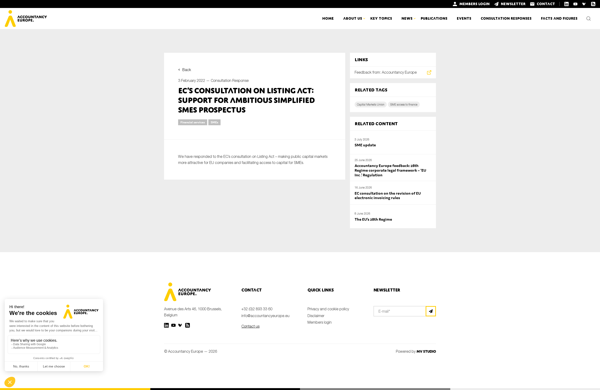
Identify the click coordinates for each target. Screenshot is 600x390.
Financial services (192, 122)
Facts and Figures (559, 18)
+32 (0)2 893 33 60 (256, 309)
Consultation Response (230, 80)
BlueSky (180, 325)
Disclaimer (316, 316)
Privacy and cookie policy (328, 309)
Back (186, 70)
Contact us (250, 326)
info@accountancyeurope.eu (265, 316)
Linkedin (166, 325)
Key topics (381, 18)
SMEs (214, 122)
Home (328, 18)
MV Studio (426, 351)
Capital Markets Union (370, 104)
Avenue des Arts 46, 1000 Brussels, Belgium (193, 312)
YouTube (173, 325)
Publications (434, 18)
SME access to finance (403, 104)
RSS (187, 325)
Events (464, 18)
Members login (320, 322)
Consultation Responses (506, 18)
